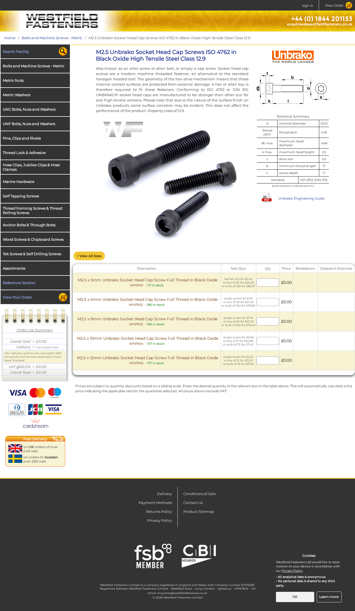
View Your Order (17, 297)
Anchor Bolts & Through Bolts (29, 225)
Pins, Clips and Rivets (22, 138)
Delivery (164, 493)
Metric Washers (16, 95)
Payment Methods (155, 502)
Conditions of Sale (199, 493)
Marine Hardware (18, 181)
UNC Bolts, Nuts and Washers (29, 109)
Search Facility (16, 51)
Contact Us (193, 502)
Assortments (14, 268)
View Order (334, 5)
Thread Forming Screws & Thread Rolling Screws (32, 210)
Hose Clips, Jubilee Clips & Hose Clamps (31, 167)
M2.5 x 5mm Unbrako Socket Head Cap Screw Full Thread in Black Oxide (147, 282)
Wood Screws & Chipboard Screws (33, 239)
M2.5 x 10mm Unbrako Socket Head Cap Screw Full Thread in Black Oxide (147, 341)
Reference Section (19, 282)
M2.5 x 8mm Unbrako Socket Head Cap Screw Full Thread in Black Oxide (147, 321)
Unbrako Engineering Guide (301, 198)
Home (9, 38)
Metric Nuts (13, 80)
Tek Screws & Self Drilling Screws (32, 254)
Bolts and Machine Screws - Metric (51, 38)
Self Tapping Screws (21, 196)
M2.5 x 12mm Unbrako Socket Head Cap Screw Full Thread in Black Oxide (147, 360)
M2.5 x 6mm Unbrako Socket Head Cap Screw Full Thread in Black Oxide (147, 302)
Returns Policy (159, 511)
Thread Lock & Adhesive (24, 152)
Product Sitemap (198, 511)
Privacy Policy (159, 520)
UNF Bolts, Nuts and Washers (29, 123)
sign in (307, 5)
